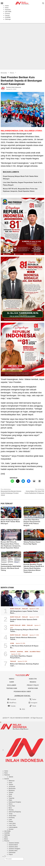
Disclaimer (11, 685)
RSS (23, 709)
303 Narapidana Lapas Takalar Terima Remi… (24, 612)
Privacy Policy (33, 685)
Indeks (11, 679)
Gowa (12, 643)
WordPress (12, 702)
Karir (11, 682)
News (23, 625)
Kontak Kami (33, 688)
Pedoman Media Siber (22, 691)
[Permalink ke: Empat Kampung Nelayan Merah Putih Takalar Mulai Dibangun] (11, 512)
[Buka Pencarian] (43, 3)
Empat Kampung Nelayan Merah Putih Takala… (24, 630)
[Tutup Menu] (0, 722)
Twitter (34, 699)
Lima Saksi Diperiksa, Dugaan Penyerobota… (21, 657)
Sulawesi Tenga (35, 651)
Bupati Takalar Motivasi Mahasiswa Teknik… (23, 638)
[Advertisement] (22, 46)
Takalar (25, 608)
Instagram (34, 702)
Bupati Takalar (15, 608)
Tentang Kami (11, 688)
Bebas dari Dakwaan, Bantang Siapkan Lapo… (24, 664)
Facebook (13, 699)
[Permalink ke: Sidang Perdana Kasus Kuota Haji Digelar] (34, 535)
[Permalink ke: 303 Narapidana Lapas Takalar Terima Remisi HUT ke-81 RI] (22, 598)
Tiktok (34, 706)
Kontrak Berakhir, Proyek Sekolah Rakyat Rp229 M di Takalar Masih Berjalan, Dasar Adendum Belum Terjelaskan (34, 568)
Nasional (20, 651)
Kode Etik (33, 679)
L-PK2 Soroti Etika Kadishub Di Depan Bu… (24, 646)
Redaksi (33, 682)
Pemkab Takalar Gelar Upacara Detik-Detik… (23, 620)
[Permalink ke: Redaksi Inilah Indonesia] (3, 88)
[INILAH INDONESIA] (22, 3)
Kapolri (13, 651)
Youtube (12, 706)
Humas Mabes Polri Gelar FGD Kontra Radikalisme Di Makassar (34, 491)
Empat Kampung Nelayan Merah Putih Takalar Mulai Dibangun (10, 521)
